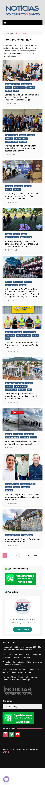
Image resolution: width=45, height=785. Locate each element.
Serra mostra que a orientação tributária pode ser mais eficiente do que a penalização (21, 396)
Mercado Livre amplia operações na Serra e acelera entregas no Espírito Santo (22, 345)
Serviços (8, 189)
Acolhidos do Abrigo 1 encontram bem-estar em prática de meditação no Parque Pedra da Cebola (21, 244)
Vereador (8, 90)
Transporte (24, 437)
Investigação (29, 434)
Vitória (16, 90)
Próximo (35, 556)
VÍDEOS (33, 437)
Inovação (22, 389)
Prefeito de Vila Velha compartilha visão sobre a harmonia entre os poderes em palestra (20, 148)
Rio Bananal (25, 487)
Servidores (31, 87)
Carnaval (8, 282)
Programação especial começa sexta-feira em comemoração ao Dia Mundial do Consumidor (22, 196)
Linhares (8, 487)
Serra (7, 338)
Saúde (24, 234)
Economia (9, 186)
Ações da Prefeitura (12, 484)
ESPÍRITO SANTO (11, 135)
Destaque (28, 282)
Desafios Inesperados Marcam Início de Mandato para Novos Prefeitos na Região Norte (22, 497)
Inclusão (8, 234)
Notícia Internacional (12, 437)
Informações (18, 186)
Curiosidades (18, 282)
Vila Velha (23, 141)
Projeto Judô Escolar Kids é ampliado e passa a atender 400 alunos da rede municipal (20, 678)
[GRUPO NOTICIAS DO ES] (22, 615)
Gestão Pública (27, 535)
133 (27, 556)
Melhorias (9, 138)
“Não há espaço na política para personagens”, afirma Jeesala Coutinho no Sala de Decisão (22, 671)
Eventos (22, 135)
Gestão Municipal (11, 389)
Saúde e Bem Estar (21, 138)
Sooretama (9, 490)
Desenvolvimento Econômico (14, 383)
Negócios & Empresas (23, 335)
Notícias (8, 87)
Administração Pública (12, 84)
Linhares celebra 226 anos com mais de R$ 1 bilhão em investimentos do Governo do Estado (22, 648)
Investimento (10, 335)
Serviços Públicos (11, 141)
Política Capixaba (19, 87)
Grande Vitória (26, 84)
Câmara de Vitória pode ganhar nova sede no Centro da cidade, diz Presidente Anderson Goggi (22, 97)
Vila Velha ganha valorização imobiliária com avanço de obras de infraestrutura (22, 663)
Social (22, 237)
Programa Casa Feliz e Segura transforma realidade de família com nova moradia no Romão (22, 656)
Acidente (8, 434)
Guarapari (31, 135)
